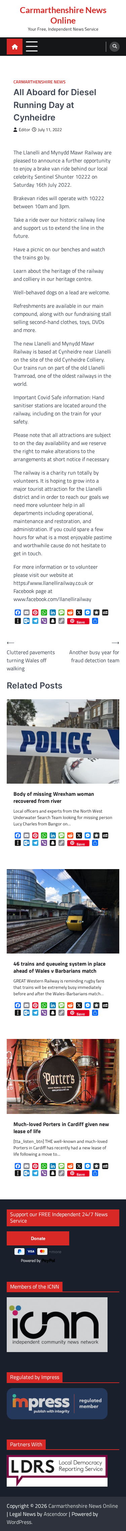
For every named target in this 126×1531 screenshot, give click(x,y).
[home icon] (15, 46)
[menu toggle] (32, 46)
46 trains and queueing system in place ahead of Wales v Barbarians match (59, 967)
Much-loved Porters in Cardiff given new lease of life (61, 1128)
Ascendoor (56, 1514)
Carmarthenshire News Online (63, 15)
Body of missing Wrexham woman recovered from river (53, 797)
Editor (24, 129)
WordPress (19, 1522)
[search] (115, 47)
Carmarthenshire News (39, 81)
